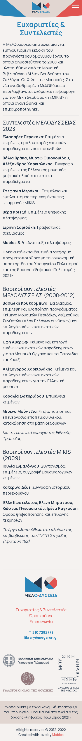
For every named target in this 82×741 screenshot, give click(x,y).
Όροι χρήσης (41, 615)
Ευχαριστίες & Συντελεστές (41, 609)
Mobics (58, 734)
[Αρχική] (41, 7)
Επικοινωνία (41, 621)
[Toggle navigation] (75, 5)
